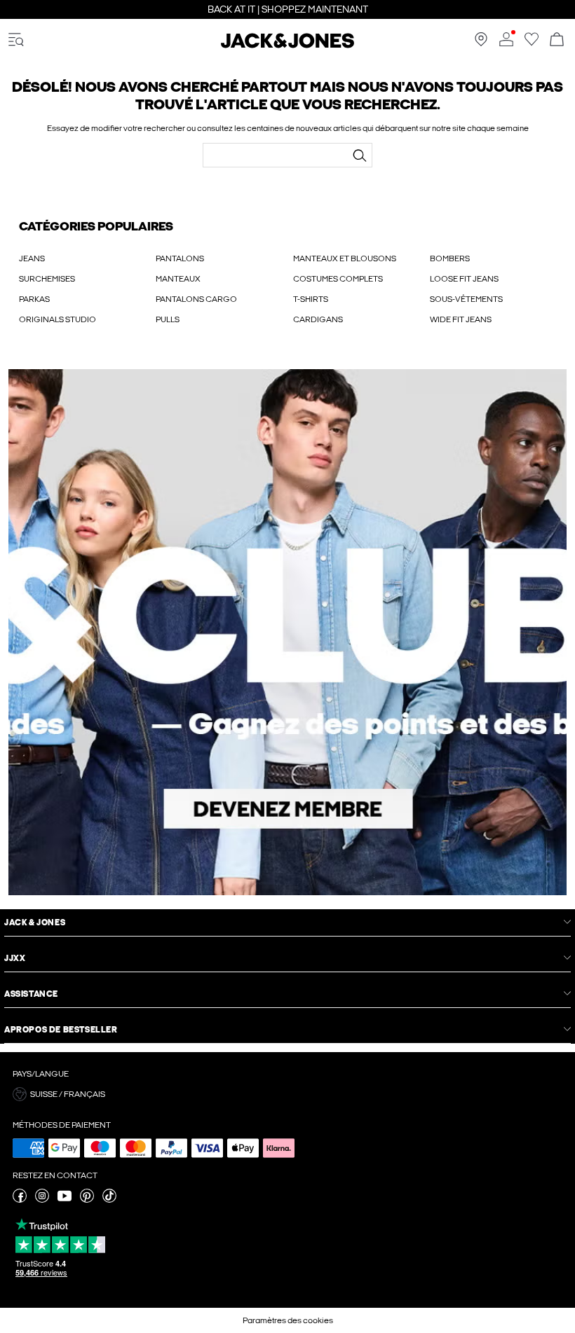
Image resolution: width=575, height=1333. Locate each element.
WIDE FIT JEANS (461, 319)
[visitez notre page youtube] (65, 1200)
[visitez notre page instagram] (42, 1200)
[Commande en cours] (557, 40)
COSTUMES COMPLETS (338, 279)
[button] (287, 1094)
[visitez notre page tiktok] (109, 1200)
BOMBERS (450, 258)
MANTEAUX (178, 279)
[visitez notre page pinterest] (87, 1200)
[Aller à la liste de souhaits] (532, 43)
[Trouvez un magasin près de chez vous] (481, 43)
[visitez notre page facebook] (20, 1200)
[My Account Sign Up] (287, 632)
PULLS (168, 319)
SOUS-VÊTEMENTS (466, 299)
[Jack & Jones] (287, 45)
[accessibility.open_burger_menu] (16, 40)
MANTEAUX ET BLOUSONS (344, 258)
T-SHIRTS (310, 299)
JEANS (32, 258)
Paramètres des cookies (288, 1320)
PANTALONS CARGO (196, 299)
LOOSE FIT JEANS (464, 279)
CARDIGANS (318, 319)
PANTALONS (180, 258)
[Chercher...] (360, 155)
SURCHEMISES (47, 279)
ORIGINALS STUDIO (57, 319)
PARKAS (34, 299)
